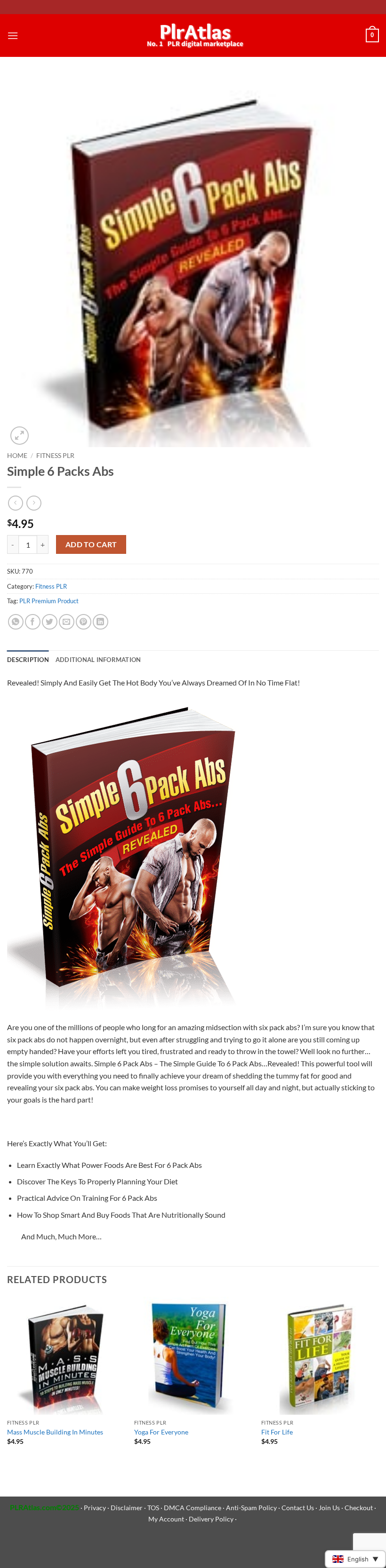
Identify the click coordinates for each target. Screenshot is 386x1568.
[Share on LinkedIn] (100, 622)
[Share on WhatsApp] (16, 622)
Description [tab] (28, 659)
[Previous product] (33, 503)
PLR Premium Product (49, 601)
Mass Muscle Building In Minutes (55, 1432)
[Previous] (7, 1379)
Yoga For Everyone (161, 1432)
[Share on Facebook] (32, 622)
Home (17, 455)
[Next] (378, 1379)
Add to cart (91, 544)
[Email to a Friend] (66, 622)
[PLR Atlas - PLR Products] (193, 36)
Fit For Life (277, 1432)
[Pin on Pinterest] (83, 622)
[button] (12, 35)
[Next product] (15, 503)
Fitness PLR (55, 455)
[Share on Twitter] (49, 622)
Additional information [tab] (98, 659)
